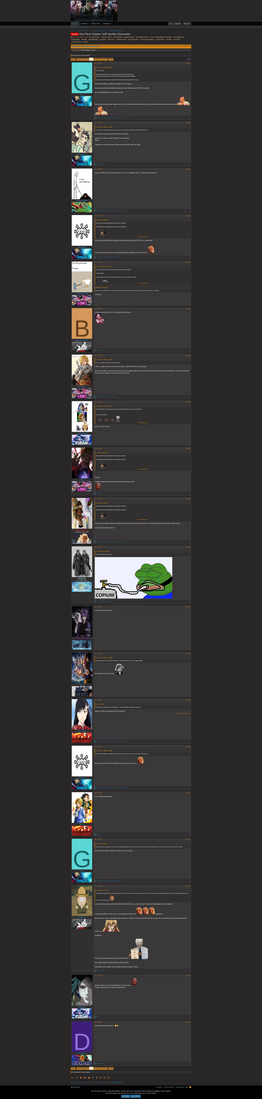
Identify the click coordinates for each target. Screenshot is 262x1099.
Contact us (159, 1087)
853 (106, 59)
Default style (76, 1087)
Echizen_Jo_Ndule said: (103, 67)
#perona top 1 (96, 37)
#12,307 (188, 355)
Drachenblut (82, 1053)
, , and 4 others (112, 741)
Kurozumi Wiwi (82, 201)
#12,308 (188, 402)
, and (109, 881)
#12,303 (188, 169)
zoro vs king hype (76, 42)
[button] (89, 23)
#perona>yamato (107, 37)
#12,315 (188, 746)
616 (91, 59)
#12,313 (188, 653)
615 (87, 59)
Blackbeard (82, 247)
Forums (75, 23)
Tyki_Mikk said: (100, 844)
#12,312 (188, 607)
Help (186, 1087)
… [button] (80, 59)
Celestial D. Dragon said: (103, 127)
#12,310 (188, 499)
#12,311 (188, 547)
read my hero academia (147, 39)
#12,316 (188, 793)
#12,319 (188, 975)
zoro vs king (176, 39)
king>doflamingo (93, 39)
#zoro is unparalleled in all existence (161, 37)
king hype (84, 39)
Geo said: (99, 704)
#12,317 (188, 839)
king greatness (75, 39)
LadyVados (82, 731)
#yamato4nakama (129, 37)
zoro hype (169, 39)
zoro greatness (160, 39)
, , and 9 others (112, 542)
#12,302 (188, 123)
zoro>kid (85, 42)
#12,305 (188, 262)
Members (106, 23)
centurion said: (100, 220)
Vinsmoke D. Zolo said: (103, 266)
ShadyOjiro (82, 154)
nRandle (82, 1007)
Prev (73, 59)
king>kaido (103, 39)
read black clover (121, 39)
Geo (81, 94)
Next (110, 59)
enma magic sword (178, 37)
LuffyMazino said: (101, 890)
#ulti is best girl (117, 37)
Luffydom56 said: (101, 551)
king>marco (111, 39)
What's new (95, 23)
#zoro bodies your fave (142, 37)
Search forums (83, 27)
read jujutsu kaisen (133, 39)
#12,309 (188, 448)
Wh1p (82, 824)
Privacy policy (179, 1087)
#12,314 (188, 700)
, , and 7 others (111, 210)
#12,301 (188, 63)
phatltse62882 (82, 433)
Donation (84, 23)
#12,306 (188, 309)
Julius (82, 480)
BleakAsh (81, 387)
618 (99, 59)
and (106, 396)
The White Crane (81, 294)
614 (83, 59)
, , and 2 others (108, 257)
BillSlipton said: (100, 287)
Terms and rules (169, 1087)
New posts (74, 27)
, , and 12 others (114, 117)
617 (95, 59)
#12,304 (188, 216)
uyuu (82, 685)
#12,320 (188, 1022)
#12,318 (188, 886)
